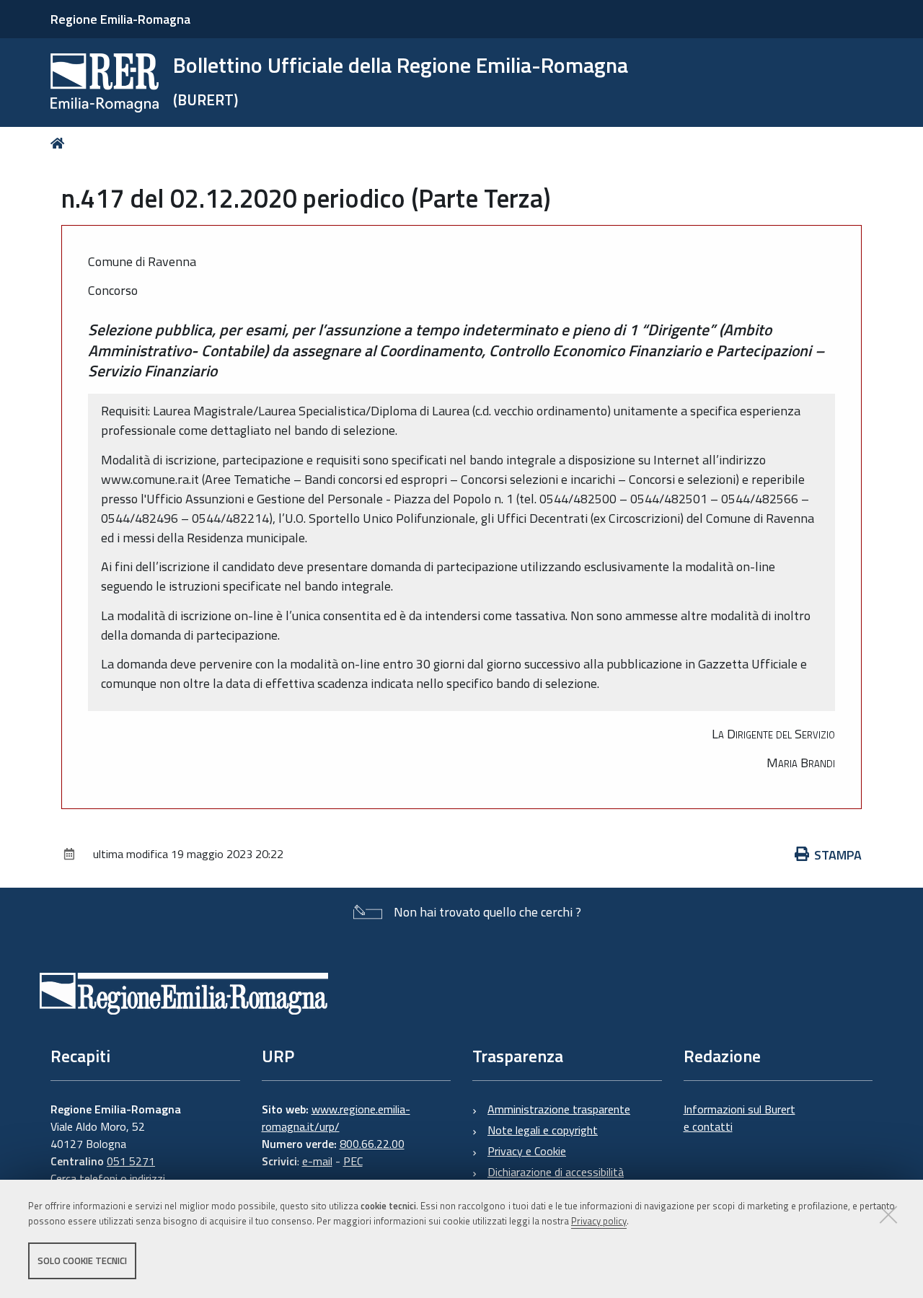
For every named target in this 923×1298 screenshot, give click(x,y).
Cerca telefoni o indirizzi (107, 1178)
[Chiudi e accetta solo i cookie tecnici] (888, 1214)
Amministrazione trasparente (558, 1109)
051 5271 (131, 1161)
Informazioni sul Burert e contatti (739, 1117)
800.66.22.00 (372, 1143)
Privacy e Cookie (526, 1151)
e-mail (317, 1161)
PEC (353, 1161)
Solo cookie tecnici (82, 1260)
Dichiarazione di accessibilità (555, 1171)
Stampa (838, 855)
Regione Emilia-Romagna (120, 19)
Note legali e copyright (542, 1130)
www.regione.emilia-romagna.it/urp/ (336, 1117)
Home (60, 143)
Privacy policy (599, 1221)
